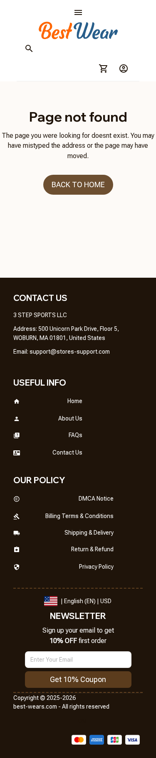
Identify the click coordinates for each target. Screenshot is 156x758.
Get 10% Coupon (78, 679)
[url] (70, 352)
